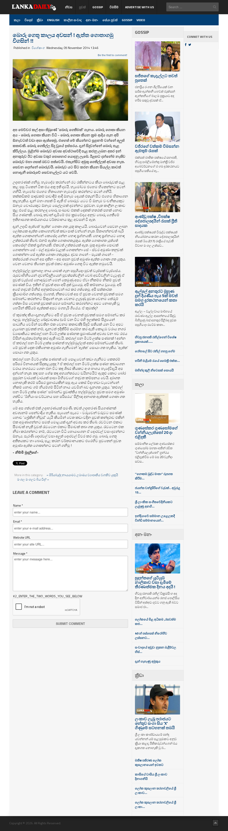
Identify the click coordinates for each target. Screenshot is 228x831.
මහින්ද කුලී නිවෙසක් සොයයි (154, 370)
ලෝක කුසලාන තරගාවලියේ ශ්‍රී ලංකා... (155, 804)
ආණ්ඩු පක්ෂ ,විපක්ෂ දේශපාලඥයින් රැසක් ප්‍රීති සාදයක (156, 220)
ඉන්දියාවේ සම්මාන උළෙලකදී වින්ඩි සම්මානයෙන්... (155, 518)
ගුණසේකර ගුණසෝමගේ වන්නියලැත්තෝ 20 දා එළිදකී (156, 432)
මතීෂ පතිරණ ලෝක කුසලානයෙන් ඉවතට (149, 762)
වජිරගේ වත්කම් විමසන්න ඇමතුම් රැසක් (157, 148)
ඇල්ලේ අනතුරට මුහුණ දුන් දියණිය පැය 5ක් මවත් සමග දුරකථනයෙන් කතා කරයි (156, 298)
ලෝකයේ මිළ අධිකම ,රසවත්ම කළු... (155, 621)
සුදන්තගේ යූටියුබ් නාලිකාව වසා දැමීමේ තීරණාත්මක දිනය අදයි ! (155, 582)
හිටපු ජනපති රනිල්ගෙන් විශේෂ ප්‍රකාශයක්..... (155, 339)
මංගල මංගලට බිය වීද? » (33, 479)
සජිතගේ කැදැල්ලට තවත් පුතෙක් (156, 78)
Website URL (21, 537)
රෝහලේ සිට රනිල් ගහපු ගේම (155, 351)
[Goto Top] (215, 822)
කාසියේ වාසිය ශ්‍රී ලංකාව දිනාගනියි (151, 776)
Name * (18, 505)
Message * (20, 553)
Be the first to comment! (112, 55)
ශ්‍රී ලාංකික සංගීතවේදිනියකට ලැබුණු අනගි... (154, 504)
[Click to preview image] (70, 89)
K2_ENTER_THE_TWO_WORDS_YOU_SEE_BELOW (47, 596)
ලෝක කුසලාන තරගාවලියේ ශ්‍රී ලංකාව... (155, 790)
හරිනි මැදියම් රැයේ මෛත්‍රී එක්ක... (157, 360)
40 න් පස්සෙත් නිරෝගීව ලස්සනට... (151, 635)
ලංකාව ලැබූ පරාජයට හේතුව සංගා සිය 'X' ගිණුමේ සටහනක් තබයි (155, 723)
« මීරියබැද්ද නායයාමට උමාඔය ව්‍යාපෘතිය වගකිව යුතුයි (82, 475)
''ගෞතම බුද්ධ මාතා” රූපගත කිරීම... (154, 476)
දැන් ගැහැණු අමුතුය (147, 661)
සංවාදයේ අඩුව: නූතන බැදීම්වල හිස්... (155, 649)
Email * (17, 521)
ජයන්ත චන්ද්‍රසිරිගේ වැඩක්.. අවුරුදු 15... (157, 490)
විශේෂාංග (38, 47)
